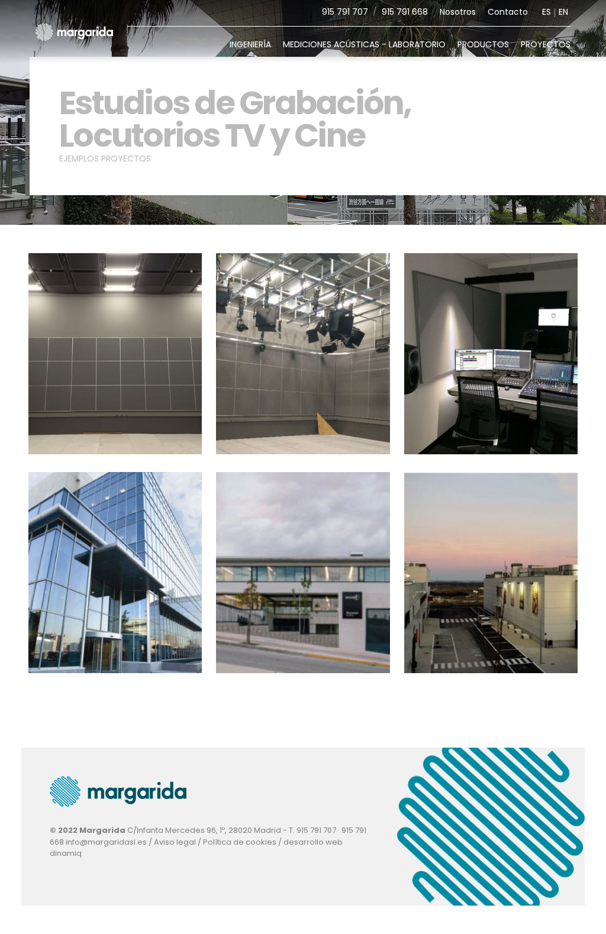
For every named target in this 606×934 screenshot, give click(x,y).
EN (563, 12)
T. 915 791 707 (312, 830)
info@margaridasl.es (106, 842)
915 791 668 (405, 12)
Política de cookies (239, 842)
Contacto (508, 12)
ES (546, 12)
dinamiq (66, 853)
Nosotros (458, 12)
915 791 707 (345, 12)
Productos (483, 44)
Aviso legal (175, 842)
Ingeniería (250, 44)
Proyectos (545, 44)
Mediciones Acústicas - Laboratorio (364, 44)
